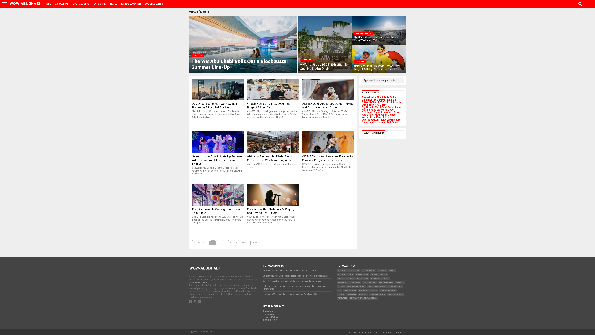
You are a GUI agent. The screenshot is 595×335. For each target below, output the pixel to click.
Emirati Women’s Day (368, 290)
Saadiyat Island (395, 286)
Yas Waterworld (395, 294)
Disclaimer (268, 314)
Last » (256, 242)
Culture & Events (154, 4)
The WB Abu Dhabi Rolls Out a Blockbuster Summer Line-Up (379, 98)
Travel (113, 4)
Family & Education (131, 4)
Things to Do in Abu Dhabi (349, 282)
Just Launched (369, 282)
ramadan (363, 294)
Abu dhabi (342, 271)
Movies (384, 275)
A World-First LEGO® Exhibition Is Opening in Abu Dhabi (381, 103)
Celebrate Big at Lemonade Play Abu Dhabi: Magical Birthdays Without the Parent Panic (380, 115)
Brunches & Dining (388, 290)
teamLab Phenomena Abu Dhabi (363, 298)
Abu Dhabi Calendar (363, 332)
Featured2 (342, 298)
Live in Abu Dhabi (81, 4)
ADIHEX (341, 294)
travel (392, 271)
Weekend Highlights (380, 278)
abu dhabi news (386, 282)
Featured (382, 271)
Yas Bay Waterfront (377, 286)
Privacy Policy (270, 317)
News (377, 332)
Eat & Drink (100, 4)
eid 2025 (374, 275)
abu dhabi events (345, 275)
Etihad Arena (362, 275)
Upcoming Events (377, 294)
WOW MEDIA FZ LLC (203, 282)
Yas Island (354, 271)
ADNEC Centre (350, 290)
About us (268, 311)
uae (339, 290)
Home (48, 4)
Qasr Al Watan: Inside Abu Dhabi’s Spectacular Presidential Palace (381, 121)
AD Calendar (61, 4)
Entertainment (368, 271)
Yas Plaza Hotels (345, 278)
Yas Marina (351, 294)
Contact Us (400, 332)
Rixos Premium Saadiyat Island (351, 286)
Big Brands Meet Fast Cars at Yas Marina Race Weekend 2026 (381, 108)
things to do (362, 278)
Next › (245, 242)
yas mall (399, 282)
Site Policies (270, 320)
